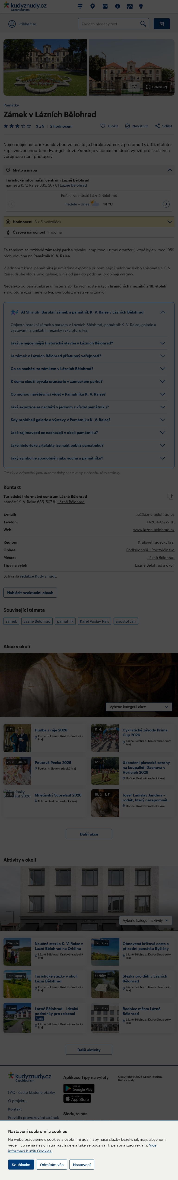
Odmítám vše (52, 1164)
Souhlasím (21, 1164)
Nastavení (82, 1164)
